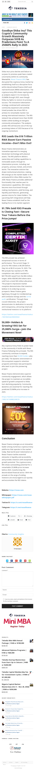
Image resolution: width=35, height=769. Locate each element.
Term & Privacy (18, 768)
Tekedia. (14, 765)
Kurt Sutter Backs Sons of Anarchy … (14, 723)
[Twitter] (26, 23)
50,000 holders (23, 356)
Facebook (13, 562)
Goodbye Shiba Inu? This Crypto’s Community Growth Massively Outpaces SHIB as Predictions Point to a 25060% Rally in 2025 (17, 37)
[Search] (32, 2)
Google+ (17, 562)
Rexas (13, 79)
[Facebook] (24, 23)
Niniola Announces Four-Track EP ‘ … (14, 730)
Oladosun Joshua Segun (13, 703)
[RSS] (32, 23)
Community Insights (12, 27)
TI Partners (12, 47)
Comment (5, 570)
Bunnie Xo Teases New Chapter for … (14, 709)
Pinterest (26, 562)
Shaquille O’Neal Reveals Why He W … (14, 702)
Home (3, 27)
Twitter (8, 562)
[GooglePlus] (29, 23)
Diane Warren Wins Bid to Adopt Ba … (15, 716)
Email (30, 562)
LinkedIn (22, 562)
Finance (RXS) (20, 79)
